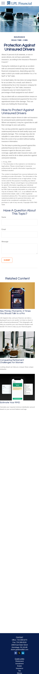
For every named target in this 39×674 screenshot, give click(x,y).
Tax (19, 671)
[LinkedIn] (23, 653)
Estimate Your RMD (10, 402)
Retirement (19, 661)
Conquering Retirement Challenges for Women (12, 361)
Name (4, 217)
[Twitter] (19, 653)
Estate (19, 666)
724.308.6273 (22, 640)
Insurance (19, 668)
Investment (19, 663)
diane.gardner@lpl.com (19, 649)
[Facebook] (15, 653)
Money (19, 673)
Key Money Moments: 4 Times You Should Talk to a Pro (15, 312)
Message (5, 241)
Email (4, 229)
